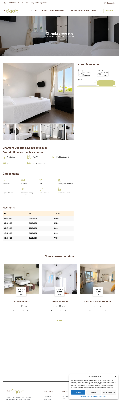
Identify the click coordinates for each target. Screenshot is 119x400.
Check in (80, 70)
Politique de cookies (85, 396)
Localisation (111, 3)
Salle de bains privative (64, 193)
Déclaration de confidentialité (98, 396)
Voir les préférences (109, 392)
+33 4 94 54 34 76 (13, 3)
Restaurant (47, 396)
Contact (96, 10)
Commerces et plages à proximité (28, 194)
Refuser (93, 392)
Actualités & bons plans (78, 10)
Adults (80, 79)
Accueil (34, 10)
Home (46, 36)
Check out (100, 70)
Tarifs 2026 (47, 399)
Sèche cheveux (44, 193)
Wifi (41, 184)
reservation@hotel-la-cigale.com (36, 3)
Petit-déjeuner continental (65, 184)
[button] (115, 377)
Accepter (78, 392)
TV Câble (24, 184)
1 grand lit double (8, 193)
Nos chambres (56, 10)
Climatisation (6, 184)
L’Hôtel (44, 10)
